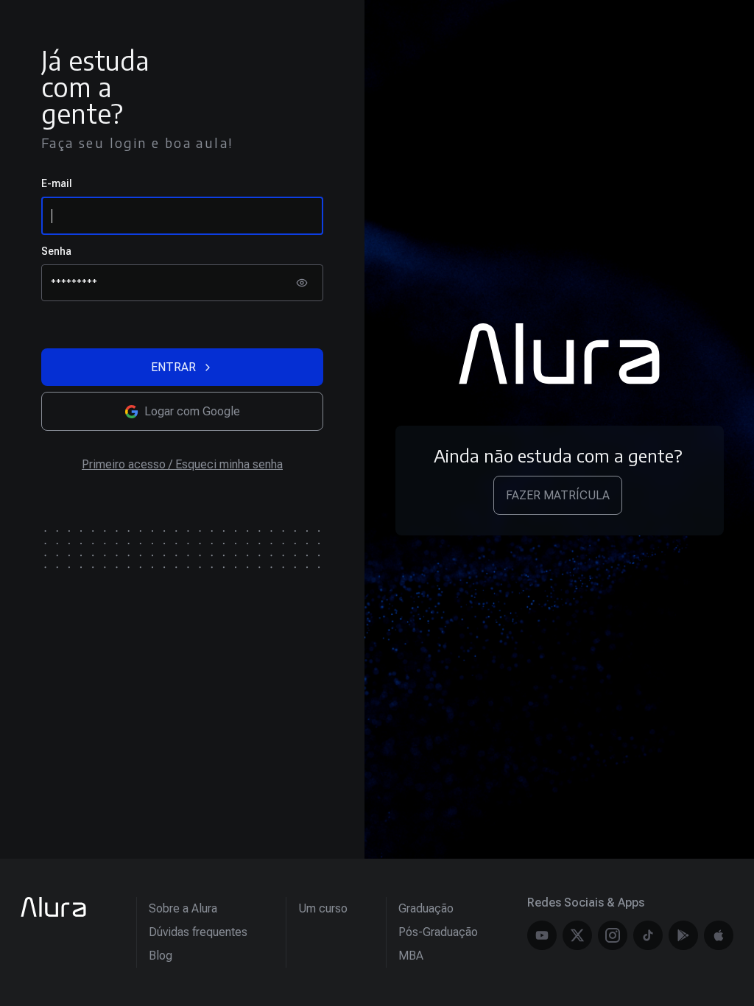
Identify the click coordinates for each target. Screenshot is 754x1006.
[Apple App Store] (718, 935)
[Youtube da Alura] (542, 935)
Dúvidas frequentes (198, 932)
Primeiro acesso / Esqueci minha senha (182, 464)
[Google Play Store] (683, 935)
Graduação (426, 908)
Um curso (323, 908)
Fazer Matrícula (558, 495)
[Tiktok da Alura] (648, 935)
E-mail (56, 183)
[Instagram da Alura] (612, 935)
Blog (160, 956)
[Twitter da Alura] (577, 935)
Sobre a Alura (183, 908)
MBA (410, 956)
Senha (56, 251)
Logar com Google (192, 411)
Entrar (173, 367)
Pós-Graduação (438, 932)
